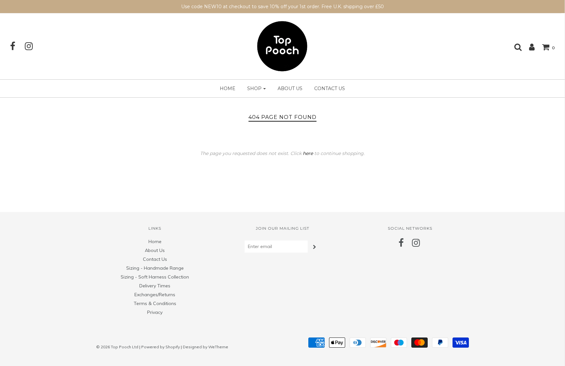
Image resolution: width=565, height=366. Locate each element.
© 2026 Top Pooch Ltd (117, 346)
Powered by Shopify (160, 346)
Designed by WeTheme (205, 346)
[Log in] (528, 47)
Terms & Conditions (155, 303)
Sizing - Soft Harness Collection (155, 277)
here (308, 153)
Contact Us (329, 88)
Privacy (155, 312)
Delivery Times (154, 286)
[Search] (515, 47)
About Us (290, 88)
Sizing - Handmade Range (155, 268)
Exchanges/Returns (154, 295)
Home (227, 88)
